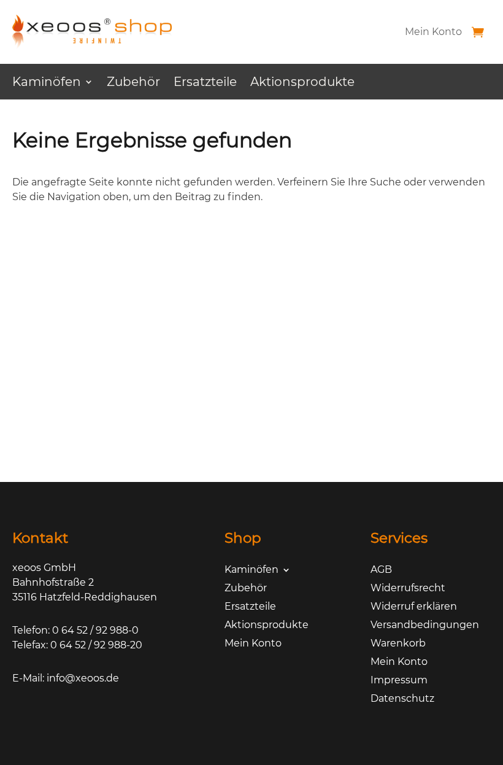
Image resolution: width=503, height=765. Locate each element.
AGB (381, 570)
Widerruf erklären (414, 607)
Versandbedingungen (425, 626)
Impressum (399, 681)
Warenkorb (398, 644)
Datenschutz (402, 699)
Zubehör (133, 83)
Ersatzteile (205, 83)
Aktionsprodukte (302, 83)
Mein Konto (433, 31)
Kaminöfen (46, 83)
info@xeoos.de (83, 678)
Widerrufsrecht (408, 589)
